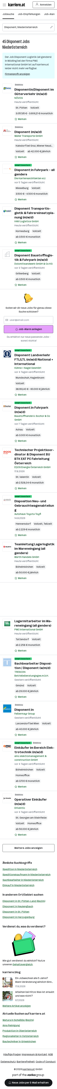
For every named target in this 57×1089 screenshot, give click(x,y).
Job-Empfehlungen (29, 14)
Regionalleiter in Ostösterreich (21, 1036)
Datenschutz (8, 1061)
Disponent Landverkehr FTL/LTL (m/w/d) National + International (33, 359)
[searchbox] (28, 27)
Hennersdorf (23, 523)
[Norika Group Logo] (28, 1076)
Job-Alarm (50, 14)
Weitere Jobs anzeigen (28, 847)
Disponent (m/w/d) (28, 132)
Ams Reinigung (11, 1025)
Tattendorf (22, 639)
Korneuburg (22, 231)
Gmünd (20, 685)
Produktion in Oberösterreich (20, 1030)
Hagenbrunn (37, 377)
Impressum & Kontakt (34, 1054)
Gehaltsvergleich (23, 964)
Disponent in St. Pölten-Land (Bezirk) (24, 901)
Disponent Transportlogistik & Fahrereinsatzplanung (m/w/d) (34, 213)
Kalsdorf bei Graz (26, 145)
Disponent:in (24, 710)
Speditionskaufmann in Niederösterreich (27, 874)
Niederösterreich (14, 47)
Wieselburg (22, 188)
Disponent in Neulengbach (18, 906)
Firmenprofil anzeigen (17, 73)
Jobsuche (8, 14)
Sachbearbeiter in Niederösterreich (23, 879)
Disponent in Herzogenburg (19, 917)
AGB (50, 1054)
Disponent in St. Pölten (16, 911)
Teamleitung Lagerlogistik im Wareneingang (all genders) (34, 548)
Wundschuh (23, 377)
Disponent (14, 41)
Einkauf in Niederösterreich (18, 885)
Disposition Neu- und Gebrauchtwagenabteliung (34, 505)
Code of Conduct (46, 1061)
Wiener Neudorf (46, 145)
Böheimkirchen (24, 566)
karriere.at (37, 1013)
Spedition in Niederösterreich (20, 869)
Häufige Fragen (12, 1054)
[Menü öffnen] (4, 4)
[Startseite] (17, 4)
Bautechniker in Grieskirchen (19, 1041)
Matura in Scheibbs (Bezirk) (18, 1020)
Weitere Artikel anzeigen (17, 1005)
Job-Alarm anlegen (30, 329)
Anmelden (45, 4)
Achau (19, 429)
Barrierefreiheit (26, 1061)
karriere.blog (12, 972)
